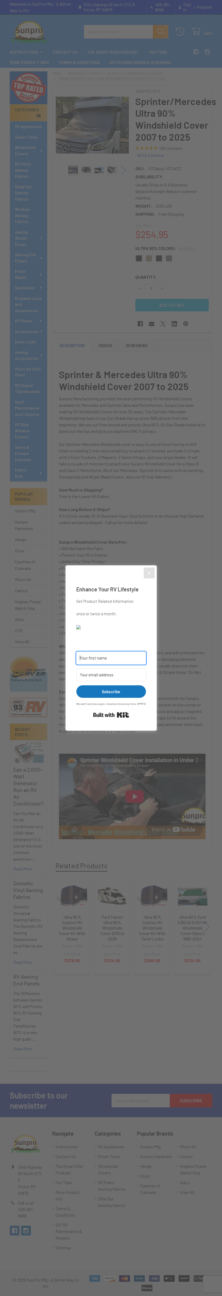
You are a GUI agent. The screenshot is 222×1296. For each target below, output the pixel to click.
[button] (111, 626)
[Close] (149, 573)
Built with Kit (111, 715)
